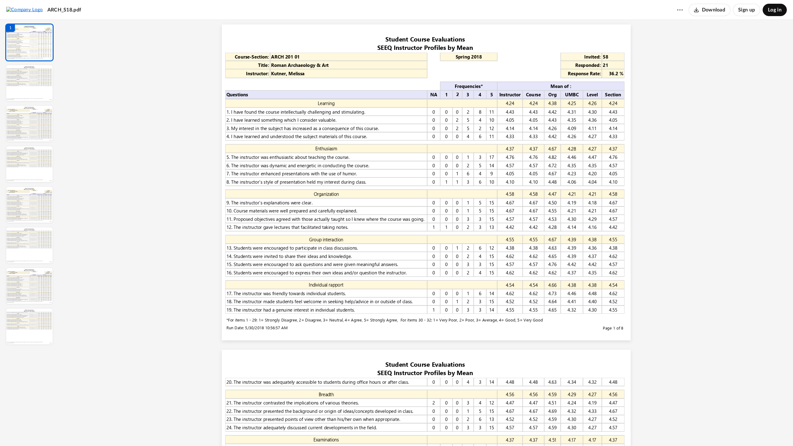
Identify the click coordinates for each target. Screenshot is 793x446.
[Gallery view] (472, 431)
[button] (29, 42)
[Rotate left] (460, 431)
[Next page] (414, 431)
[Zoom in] (448, 431)
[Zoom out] (427, 431)
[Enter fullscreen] (483, 431)
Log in (775, 9)
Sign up (746, 9)
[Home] (24, 10)
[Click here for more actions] (680, 10)
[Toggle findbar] (380, 431)
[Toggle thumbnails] (369, 431)
